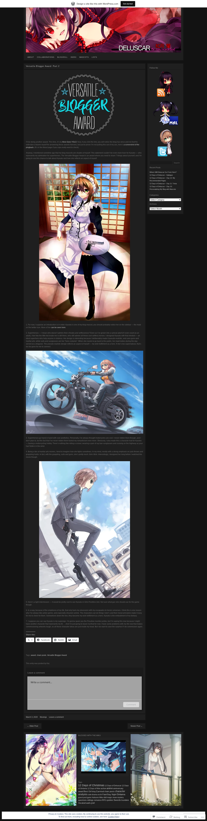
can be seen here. (58, 327)
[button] (96, 765)
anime (110, 788)
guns (89, 797)
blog (94, 791)
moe (115, 797)
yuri (93, 803)
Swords (117, 800)
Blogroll (62, 57)
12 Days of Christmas (91, 785)
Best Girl (88, 791)
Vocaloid (82, 803)
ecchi (100, 794)
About (30, 57)
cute (89, 794)
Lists (94, 57)
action (103, 788)
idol (105, 797)
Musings (43, 717)
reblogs (90, 800)
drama (94, 794)
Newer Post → (136, 726)
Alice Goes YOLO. (69, 142)
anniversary (118, 788)
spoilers (109, 800)
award (33, 655)
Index (73, 57)
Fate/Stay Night (109, 794)
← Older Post (32, 726)
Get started (128, 4)
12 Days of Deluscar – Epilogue (161, 175)
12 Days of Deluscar (113, 786)
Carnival (100, 791)
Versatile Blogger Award (57, 655)
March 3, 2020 (32, 717)
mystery (120, 797)
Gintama (121, 794)
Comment (131, 704)
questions (82, 800)
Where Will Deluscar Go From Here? (163, 172)
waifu (88, 803)
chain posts (41, 655)
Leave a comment (56, 717)
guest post (82, 797)
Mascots (84, 57)
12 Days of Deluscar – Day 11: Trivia (163, 183)
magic (109, 797)
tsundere (125, 800)
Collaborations (45, 57)
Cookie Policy (113, 817)
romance (98, 800)
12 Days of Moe (94, 788)
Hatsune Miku (97, 797)
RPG (104, 800)
